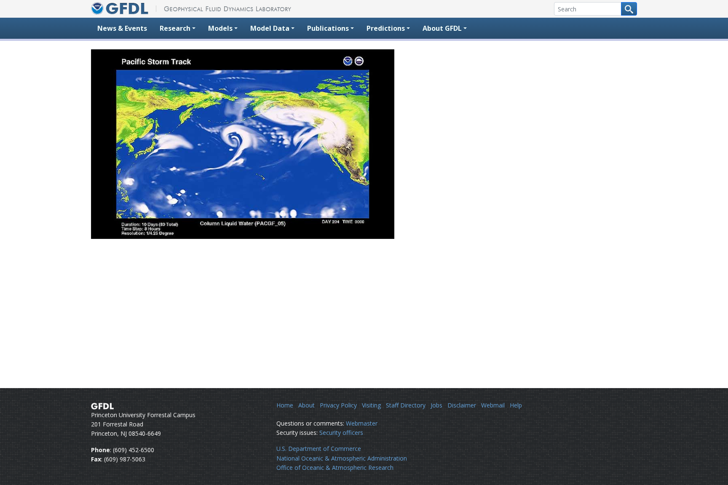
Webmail (493, 405)
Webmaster (361, 423)
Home (284, 405)
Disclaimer (461, 405)
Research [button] (175, 28)
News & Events (122, 28)
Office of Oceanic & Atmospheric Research (334, 468)
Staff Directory (406, 405)
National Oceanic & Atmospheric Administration (341, 458)
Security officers (341, 433)
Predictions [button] (386, 28)
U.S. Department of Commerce (318, 449)
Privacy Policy (338, 405)
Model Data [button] (269, 28)
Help (516, 405)
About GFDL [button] (442, 28)
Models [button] (220, 28)
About (306, 405)
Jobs (436, 405)
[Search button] (629, 9)
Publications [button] (328, 28)
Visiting (371, 405)
